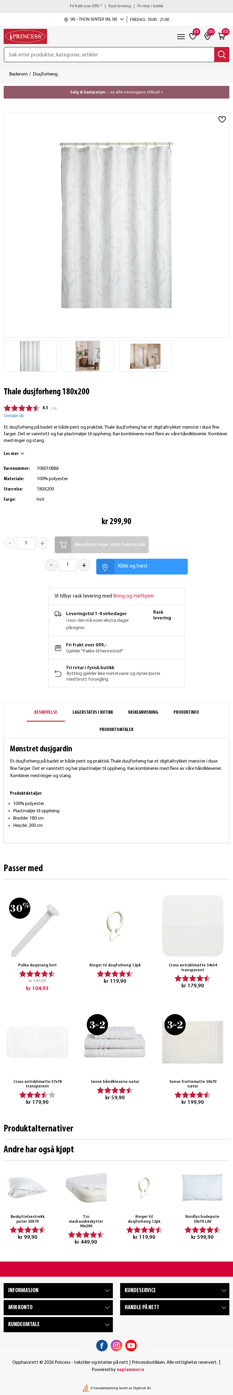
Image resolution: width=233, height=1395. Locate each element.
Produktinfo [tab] (186, 712)
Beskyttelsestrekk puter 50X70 (28, 1219)
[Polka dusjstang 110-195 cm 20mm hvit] (37, 926)
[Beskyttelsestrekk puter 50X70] (28, 1187)
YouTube (131, 1345)
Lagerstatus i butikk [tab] (93, 712)
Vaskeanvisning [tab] (143, 712)
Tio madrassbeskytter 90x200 (86, 1221)
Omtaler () (14, 416)
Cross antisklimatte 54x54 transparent (193, 967)
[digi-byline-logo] (86, 1388)
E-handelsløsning (104, 1388)
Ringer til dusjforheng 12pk (115, 965)
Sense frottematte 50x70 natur (192, 1084)
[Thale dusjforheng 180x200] (30, 356)
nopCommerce (130, 1369)
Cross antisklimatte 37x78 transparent (37, 1084)
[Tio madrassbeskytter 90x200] (86, 1187)
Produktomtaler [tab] (116, 729)
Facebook (102, 1345)
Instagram (116, 1345)
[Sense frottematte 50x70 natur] (192, 1042)
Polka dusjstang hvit (37, 965)
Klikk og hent (132, 566)
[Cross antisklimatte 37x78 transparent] (37, 1042)
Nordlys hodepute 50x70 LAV (202, 1219)
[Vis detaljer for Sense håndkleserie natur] (115, 1042)
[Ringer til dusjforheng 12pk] (115, 926)
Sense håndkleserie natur (115, 1082)
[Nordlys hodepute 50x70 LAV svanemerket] (202, 1187)
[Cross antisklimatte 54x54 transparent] (192, 926)
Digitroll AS (142, 1388)
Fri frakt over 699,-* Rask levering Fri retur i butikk (116, 6)
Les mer (11, 453)
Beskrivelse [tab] (45, 712)
